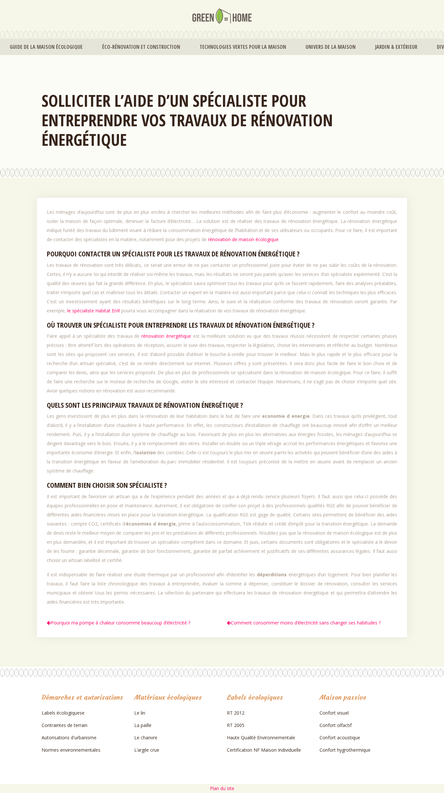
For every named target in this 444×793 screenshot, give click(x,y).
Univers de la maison (331, 46)
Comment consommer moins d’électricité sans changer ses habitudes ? (306, 623)
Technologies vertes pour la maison (243, 46)
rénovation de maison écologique (243, 239)
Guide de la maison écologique (46, 46)
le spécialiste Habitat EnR (93, 311)
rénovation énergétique (167, 336)
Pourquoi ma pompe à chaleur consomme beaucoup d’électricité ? (120, 623)
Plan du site (222, 788)
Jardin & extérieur (396, 46)
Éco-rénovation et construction (141, 46)
